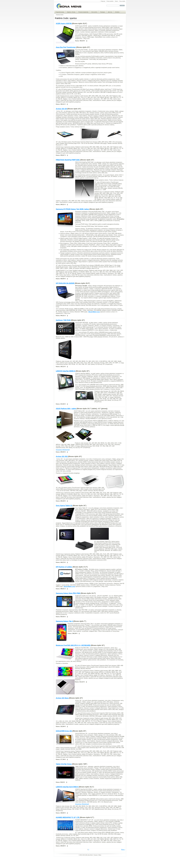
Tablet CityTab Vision (64, 764)
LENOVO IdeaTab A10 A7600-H (67, 787)
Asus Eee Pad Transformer (66, 47)
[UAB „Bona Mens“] (69, 8)
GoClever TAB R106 (63, 320)
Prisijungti (103, 1)
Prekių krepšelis (110, 1)
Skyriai (116, 1)
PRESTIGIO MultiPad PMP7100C (68, 160)
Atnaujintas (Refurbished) (63, 449)
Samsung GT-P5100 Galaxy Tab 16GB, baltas (72, 209)
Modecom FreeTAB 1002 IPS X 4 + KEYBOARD (73, 645)
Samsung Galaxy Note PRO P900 (68, 593)
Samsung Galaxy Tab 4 (64, 621)
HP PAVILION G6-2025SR (65, 283)
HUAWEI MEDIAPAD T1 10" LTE (68, 817)
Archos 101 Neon (62, 698)
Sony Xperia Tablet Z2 (64, 505)
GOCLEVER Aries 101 (64, 731)
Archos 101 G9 (61, 109)
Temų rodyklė (122, 1)
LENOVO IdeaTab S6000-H (66, 371)
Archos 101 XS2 (62, 456)
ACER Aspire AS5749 (64, 23)
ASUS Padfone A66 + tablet (66, 408)
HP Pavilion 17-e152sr (64, 567)
